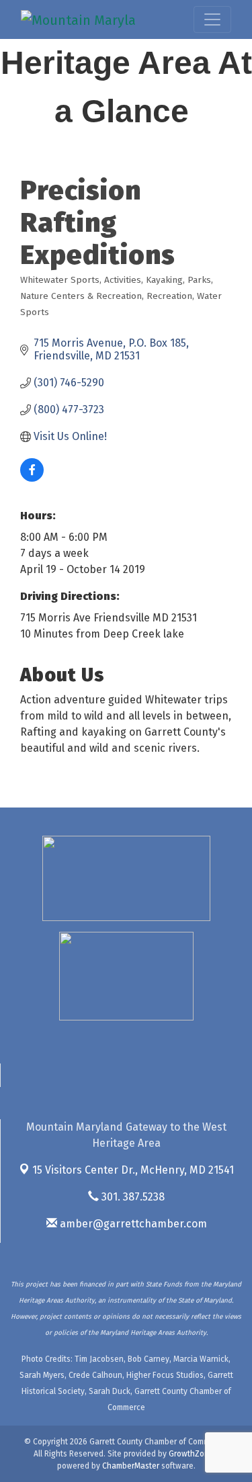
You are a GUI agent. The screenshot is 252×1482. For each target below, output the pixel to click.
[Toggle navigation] (212, 19)
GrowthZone (191, 1453)
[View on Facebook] (32, 478)
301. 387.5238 (132, 1196)
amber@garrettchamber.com (132, 1223)
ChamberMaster (130, 1466)
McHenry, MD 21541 (133, 1170)
